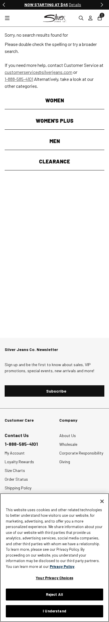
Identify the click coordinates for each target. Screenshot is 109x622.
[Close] (102, 501)
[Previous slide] (4, 5)
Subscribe (56, 390)
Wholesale (68, 444)
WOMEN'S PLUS (55, 120)
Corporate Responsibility (81, 452)
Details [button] (75, 4)
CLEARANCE (54, 161)
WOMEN (54, 100)
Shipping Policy (18, 487)
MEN (54, 141)
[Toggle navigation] (7, 18)
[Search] (81, 18)
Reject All (54, 594)
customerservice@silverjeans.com (38, 72)
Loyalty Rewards (19, 461)
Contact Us (17, 435)
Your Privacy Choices (54, 577)
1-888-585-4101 (19, 79)
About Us (67, 435)
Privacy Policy (62, 566)
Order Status (16, 479)
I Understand (54, 611)
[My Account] (90, 18)
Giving (64, 461)
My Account (15, 452)
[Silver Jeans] (54, 18)
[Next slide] (101, 5)
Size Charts (15, 470)
